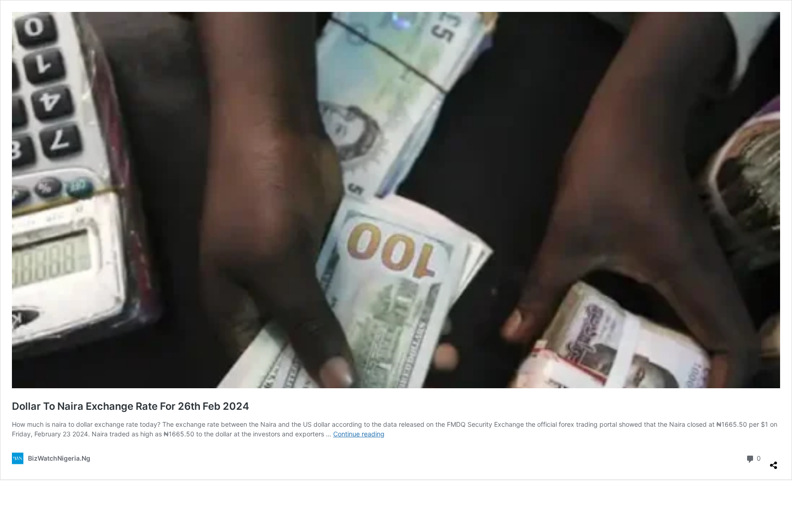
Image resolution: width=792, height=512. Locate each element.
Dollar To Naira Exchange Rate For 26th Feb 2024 (130, 406)
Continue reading (359, 434)
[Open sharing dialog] (773, 461)
